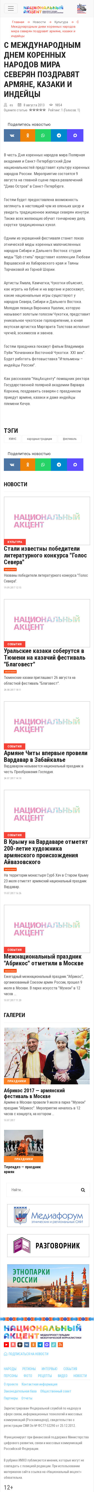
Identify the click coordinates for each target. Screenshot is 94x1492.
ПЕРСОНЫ (11, 1376)
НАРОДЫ (10, 1369)
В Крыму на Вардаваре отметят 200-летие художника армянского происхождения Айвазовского (46, 851)
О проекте (11, 1384)
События (14, 644)
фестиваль (69, 439)
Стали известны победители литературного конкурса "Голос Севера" (45, 555)
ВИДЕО (62, 1376)
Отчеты (26, 1398)
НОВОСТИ (80, 1376)
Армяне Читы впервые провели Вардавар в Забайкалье (45, 756)
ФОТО (28, 1376)
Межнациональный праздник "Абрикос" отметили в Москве (43, 960)
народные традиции (39, 439)
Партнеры (11, 1398)
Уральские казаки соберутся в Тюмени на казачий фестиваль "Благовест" (44, 657)
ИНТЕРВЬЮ (49, 1369)
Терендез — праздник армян (22, 1169)
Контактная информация (39, 1384)
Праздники (16, 1081)
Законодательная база (20, 1391)
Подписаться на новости (27, 1354)
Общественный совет (55, 1391)
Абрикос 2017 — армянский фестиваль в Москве (34, 1093)
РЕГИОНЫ (29, 1369)
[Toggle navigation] (11, 8)
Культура (14, 542)
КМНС (12, 439)
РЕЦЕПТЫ (45, 1376)
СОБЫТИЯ (70, 1369)
